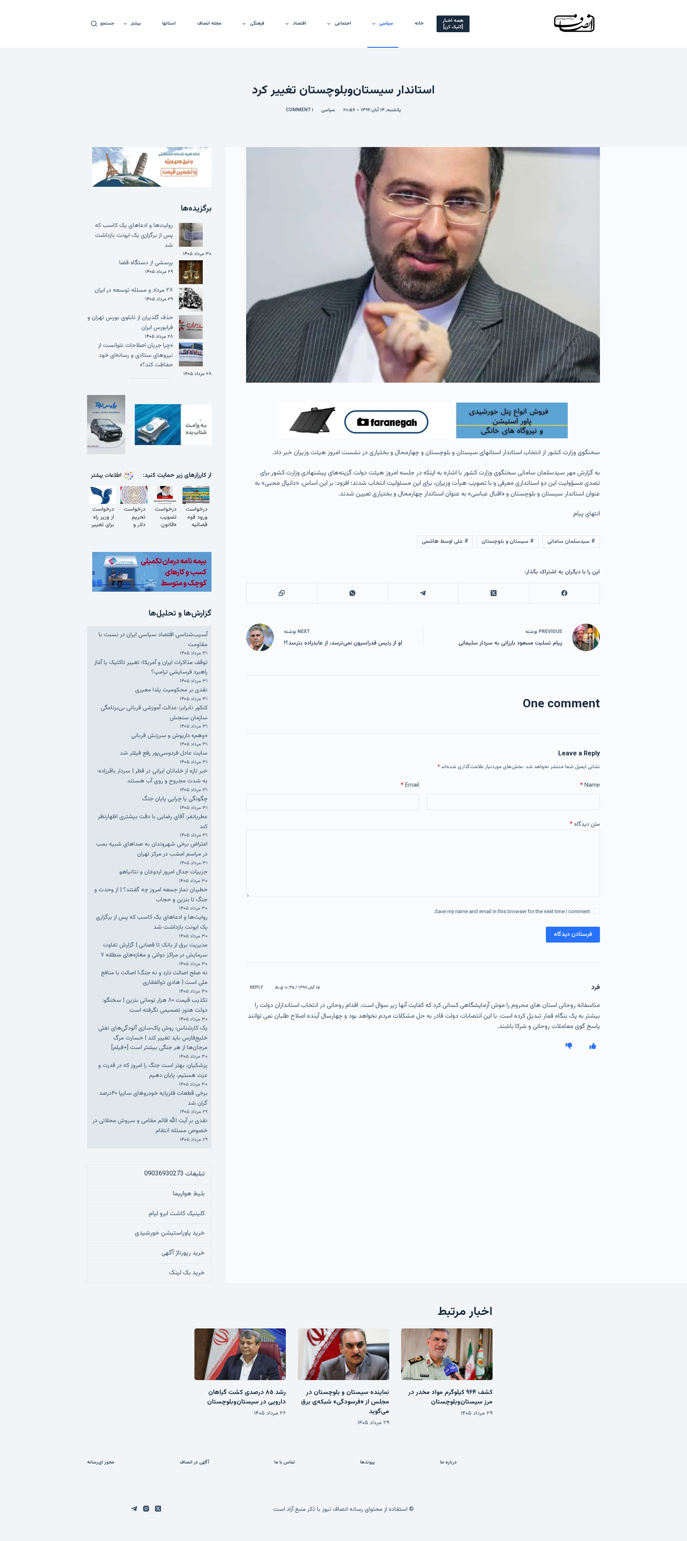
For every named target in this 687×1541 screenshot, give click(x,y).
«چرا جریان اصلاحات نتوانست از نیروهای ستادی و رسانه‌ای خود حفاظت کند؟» (135, 355)
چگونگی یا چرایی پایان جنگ (175, 798)
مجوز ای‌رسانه (100, 1463)
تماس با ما (284, 1463)
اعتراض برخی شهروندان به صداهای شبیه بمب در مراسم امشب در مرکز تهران (152, 849)
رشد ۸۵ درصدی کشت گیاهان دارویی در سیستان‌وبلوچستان (246, 1397)
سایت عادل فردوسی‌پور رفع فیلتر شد (164, 753)
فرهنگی (257, 23)
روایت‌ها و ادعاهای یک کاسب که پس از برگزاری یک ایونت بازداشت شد (134, 235)
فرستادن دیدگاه (573, 934)
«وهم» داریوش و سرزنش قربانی (169, 735)
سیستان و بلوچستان (507, 541)
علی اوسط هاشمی (445, 541)
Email (410, 785)
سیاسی (386, 23)
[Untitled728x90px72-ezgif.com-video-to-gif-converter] (423, 421)
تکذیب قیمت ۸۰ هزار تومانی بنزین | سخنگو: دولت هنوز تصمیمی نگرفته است (155, 1005)
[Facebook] (564, 593)
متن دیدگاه (585, 824)
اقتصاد (299, 23)
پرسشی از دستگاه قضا (146, 262)
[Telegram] (423, 593)
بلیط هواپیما (189, 1194)
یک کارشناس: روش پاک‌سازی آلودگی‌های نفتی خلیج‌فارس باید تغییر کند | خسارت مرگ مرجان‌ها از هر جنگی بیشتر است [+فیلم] (153, 1038)
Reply (256, 987)
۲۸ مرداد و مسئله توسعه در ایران (134, 290)
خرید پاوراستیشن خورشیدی (170, 1233)
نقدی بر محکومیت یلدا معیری (171, 690)
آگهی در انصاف (194, 1463)
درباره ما (448, 1463)
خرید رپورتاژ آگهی (183, 1253)
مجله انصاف (209, 23)
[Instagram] (146, 1509)
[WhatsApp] (352, 593)
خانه (419, 23)
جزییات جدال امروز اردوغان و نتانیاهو (163, 872)
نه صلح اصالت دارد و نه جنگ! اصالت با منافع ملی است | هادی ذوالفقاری (154, 977)
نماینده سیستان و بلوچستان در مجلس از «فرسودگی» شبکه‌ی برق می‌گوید (345, 1402)
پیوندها (367, 1463)
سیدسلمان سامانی (571, 541)
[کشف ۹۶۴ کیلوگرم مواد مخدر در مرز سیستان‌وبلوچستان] (447, 1354)
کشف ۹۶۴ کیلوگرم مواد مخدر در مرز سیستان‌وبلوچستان (450, 1397)
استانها (169, 23)
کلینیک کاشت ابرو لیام (177, 1214)
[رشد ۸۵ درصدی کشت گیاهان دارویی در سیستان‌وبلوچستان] (240, 1354)
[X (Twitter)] (493, 593)
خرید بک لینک (187, 1273)
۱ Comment (299, 110)
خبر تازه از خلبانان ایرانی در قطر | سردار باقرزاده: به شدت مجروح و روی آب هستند (152, 776)
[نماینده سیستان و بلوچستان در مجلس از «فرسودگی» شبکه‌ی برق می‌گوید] (343, 1354)
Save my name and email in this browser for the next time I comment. (512, 912)
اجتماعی (343, 23)
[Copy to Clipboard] (281, 593)
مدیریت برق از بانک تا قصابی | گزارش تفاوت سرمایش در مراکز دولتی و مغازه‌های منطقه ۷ (154, 950)
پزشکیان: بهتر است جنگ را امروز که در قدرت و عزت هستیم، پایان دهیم (153, 1070)
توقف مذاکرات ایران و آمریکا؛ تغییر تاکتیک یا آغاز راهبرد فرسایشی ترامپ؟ (151, 667)
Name (590, 785)
